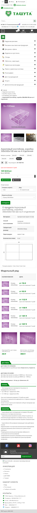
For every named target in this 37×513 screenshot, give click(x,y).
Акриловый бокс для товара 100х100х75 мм (9, 350)
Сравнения (23, 32)
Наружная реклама (11, 41)
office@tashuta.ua (13, 500)
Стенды (7, 57)
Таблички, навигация (12, 61)
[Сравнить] (6, 162)
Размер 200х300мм (14, 292)
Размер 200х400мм (14, 300)
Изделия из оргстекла (12, 53)
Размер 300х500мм (8, 197)
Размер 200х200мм (14, 284)
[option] (18, 116)
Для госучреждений (11, 77)
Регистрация (7, 487)
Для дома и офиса (11, 49)
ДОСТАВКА (7, 476)
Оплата (6, 473)
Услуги (7, 81)
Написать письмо (21, 5)
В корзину (6, 180)
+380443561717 (12, 505)
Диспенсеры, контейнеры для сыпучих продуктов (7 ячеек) (27, 350)
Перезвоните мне (8, 8)
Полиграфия (9, 73)
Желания (32, 32)
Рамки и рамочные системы (14, 69)
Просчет (17, 180)
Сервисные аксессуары (12, 65)
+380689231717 (15, 507)
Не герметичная (24, 190)
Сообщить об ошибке (10, 489)
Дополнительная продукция (14, 85)
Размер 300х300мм (14, 308)
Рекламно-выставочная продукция (16, 45)
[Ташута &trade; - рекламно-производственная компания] (18, 13)
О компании (7, 469)
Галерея (6, 478)
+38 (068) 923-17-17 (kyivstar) (9, 27)
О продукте (5, 203)
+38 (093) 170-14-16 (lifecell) (27, 27)
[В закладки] (2, 162)
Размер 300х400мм (14, 316)
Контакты (6, 471)
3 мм (4, 190)
